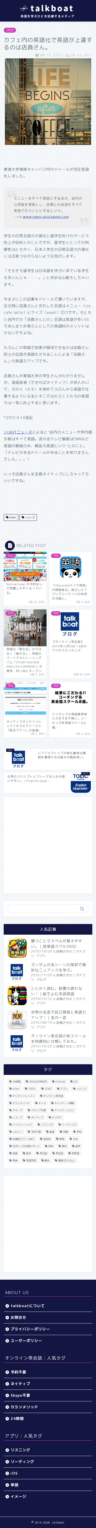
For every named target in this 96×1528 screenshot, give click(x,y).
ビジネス (57, 1117)
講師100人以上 (66, 1160)
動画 (51, 1132)
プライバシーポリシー (30, 1329)
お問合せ (18, 1317)
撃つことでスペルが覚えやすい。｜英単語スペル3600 (56, 943)
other (12, 517)
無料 (64, 1146)
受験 (65, 1132)
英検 (15, 1160)
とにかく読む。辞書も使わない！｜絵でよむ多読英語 (56, 991)
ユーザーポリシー (26, 1340)
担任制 (47, 1139)
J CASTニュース (18, 432)
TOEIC (48, 1088)
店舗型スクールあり (24, 1139)
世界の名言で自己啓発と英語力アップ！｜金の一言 (58, 1015)
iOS (76, 1081)
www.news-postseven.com (45, 216)
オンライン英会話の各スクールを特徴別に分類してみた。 (58, 1038)
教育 (61, 1139)
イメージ (81, 1088)
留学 (77, 1146)
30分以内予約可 (38, 1081)
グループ (17, 1110)
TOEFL (32, 1088)
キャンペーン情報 (64, 1103)
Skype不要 (20, 1395)
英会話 (43, 1153)
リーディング (69, 1124)
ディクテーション (64, 1110)
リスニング (47, 1124)
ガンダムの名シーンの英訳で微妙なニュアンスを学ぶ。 (58, 967)
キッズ (42, 1103)
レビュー (17, 1132)
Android (60, 1081)
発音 (15, 1153)
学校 (79, 1132)
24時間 (16, 1081)
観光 (47, 1160)
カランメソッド (21, 1103)
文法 (75, 1139)
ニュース (29, 517)
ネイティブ (37, 1117)
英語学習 (31, 1160)
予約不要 (36, 1132)
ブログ (10, 30)
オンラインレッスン (24, 1096)
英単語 (75, 1153)
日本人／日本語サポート (26, 1146)
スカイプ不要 (38, 1110)
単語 (14, 1484)
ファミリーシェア (22, 1124)
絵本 (28, 1153)
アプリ (41, 956)
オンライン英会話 (53, 1096)
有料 (50, 1146)
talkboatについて (28, 1305)
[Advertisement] (48, 845)
